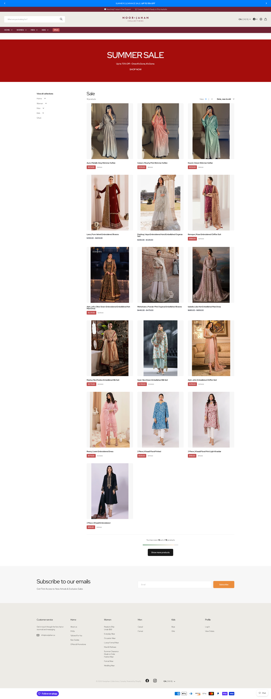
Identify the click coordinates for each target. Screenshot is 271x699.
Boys (173, 627)
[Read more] (255, 19)
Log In (207, 627)
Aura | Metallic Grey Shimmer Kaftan (101, 163)
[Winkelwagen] (265, 19)
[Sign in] (261, 19)
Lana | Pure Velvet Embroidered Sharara (103, 234)
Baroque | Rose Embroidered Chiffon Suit (204, 234)
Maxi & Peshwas (110, 647)
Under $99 (108, 629)
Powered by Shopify (134, 681)
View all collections (45, 93)
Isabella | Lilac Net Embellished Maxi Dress (204, 306)
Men (38, 108)
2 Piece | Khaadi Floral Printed (149, 451)
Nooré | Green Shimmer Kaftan (200, 163)
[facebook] (147, 680)
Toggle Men (43, 108)
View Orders (209, 631)
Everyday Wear (109, 634)
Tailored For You (76, 635)
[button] (4, 3)
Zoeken (61, 19)
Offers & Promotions (78, 644)
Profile (208, 619)
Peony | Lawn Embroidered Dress (100, 451)
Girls (173, 631)
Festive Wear (108, 657)
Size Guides (74, 640)
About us (73, 627)
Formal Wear (108, 661)
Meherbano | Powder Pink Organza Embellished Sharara (159, 306)
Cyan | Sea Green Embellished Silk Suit (152, 380)
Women (40, 103)
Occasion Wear (109, 638)
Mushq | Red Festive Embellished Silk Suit (103, 380)
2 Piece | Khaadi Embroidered (98, 523)
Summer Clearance (111, 651)
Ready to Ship (109, 627)
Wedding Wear (109, 665)
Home (39, 98)
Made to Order (109, 654)
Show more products (160, 552)
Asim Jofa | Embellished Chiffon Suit (202, 380)
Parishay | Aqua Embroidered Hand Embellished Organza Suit (160, 235)
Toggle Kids (43, 113)
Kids (38, 113)
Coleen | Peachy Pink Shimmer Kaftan (152, 163)
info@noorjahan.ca (48, 635)
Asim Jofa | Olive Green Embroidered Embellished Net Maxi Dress (108, 307)
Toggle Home (45, 98)
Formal (140, 631)
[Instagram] (155, 681)
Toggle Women (46, 103)
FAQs (72, 631)
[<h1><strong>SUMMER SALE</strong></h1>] (135, 60)
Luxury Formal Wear (111, 642)
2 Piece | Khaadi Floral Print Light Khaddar (204, 451)
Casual (140, 627)
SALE (39, 118)
